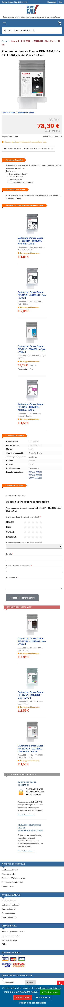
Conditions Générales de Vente (13, 878)
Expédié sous (7, 137)
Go (58, 30)
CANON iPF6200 (35, 478)
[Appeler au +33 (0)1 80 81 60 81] (60, 984)
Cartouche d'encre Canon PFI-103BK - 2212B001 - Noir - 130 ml (32, 641)
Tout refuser (23, 997)
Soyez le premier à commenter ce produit (18, 112)
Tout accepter (51, 992)
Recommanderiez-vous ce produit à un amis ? (24, 543)
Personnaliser (43, 997)
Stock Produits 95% (9, 917)
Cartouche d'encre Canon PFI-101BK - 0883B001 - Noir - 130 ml (32, 295)
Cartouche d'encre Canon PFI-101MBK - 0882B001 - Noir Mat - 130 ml (30, 241)
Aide (60, 2)
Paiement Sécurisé (9, 909)
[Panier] (60, 23)
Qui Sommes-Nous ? (10, 870)
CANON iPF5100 (35, 472)
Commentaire (12, 577)
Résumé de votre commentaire (19, 566)
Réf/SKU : (47, 137)
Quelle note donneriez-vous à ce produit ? (23, 517)
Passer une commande (10, 936)
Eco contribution (8, 913)
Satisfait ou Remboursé (10, 905)
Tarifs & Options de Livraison (13, 932)
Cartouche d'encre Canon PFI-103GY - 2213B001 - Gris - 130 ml (30, 695)
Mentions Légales (8, 874)
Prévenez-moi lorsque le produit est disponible (28, 149)
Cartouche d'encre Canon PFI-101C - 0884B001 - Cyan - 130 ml (31, 349)
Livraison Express (9, 901)
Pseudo (9, 554)
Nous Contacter (8, 886)
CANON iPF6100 (35, 475)
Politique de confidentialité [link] (32, 1002)
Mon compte (51, 2)
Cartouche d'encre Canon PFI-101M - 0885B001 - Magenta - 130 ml (30, 407)
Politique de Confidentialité (12, 882)
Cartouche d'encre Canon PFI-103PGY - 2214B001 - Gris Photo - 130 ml (30, 749)
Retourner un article (9, 940)
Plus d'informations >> (26, 815)
